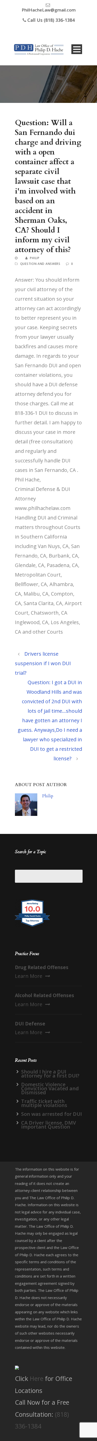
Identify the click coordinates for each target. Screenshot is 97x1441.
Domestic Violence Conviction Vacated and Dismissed (50, 1088)
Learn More (28, 976)
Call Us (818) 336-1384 (51, 20)
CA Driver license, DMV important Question (48, 1124)
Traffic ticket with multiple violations (44, 1103)
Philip (34, 258)
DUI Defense (30, 1023)
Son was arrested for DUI (51, 1114)
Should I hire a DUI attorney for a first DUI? (50, 1073)
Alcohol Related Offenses (44, 995)
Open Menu (76, 49)
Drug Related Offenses (41, 967)
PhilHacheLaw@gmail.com (49, 10)
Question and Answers (40, 264)
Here (36, 1378)
